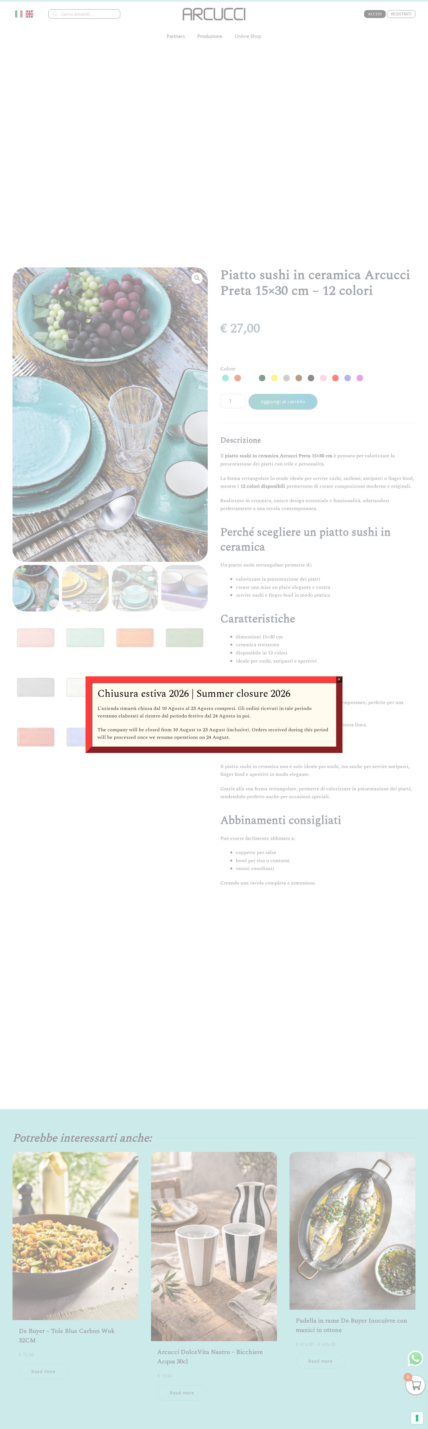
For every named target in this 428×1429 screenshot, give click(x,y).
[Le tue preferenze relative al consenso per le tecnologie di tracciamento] (417, 1418)
